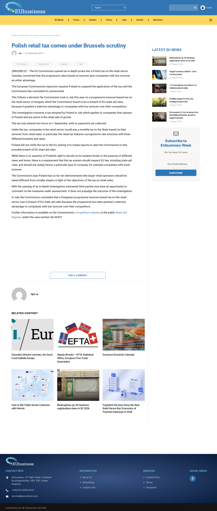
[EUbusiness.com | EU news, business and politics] (25, 7)
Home (14, 35)
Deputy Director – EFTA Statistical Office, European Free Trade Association (75, 358)
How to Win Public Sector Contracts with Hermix (31, 407)
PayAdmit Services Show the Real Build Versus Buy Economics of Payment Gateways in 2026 (121, 409)
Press (109, 20)
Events (139, 20)
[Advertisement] (35, 239)
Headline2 (43, 64)
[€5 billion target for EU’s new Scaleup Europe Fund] (160, 102)
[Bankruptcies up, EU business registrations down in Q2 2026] (78, 385)
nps (20, 53)
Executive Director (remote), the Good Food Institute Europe (32, 356)
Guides (92, 20)
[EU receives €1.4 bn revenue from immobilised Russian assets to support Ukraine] (160, 117)
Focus (76, 20)
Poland (63, 64)
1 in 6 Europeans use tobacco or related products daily (183, 86)
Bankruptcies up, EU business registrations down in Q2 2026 (73, 407)
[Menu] (210, 20)
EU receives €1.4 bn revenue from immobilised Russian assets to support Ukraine (183, 115)
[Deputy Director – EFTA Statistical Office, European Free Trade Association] (78, 334)
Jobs (124, 20)
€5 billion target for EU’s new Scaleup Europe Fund (181, 100)
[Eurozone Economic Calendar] (124, 334)
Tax (81, 64)
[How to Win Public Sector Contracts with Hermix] (33, 385)
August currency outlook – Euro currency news (182, 72)
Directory (157, 20)
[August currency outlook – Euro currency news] (160, 74)
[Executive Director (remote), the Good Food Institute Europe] (33, 334)
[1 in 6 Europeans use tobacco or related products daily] (160, 88)
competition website (87, 212)
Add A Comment (77, 275)
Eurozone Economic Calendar (119, 354)
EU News (59, 20)
